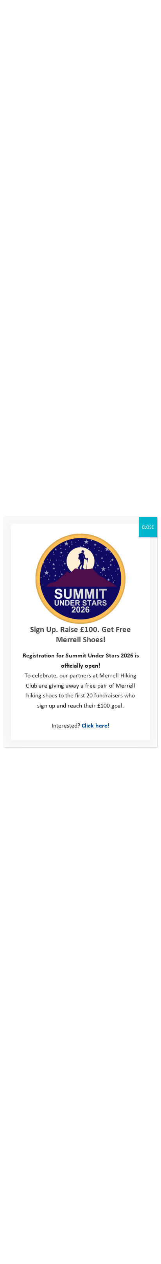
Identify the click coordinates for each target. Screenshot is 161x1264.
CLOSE (148, 527)
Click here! (95, 725)
